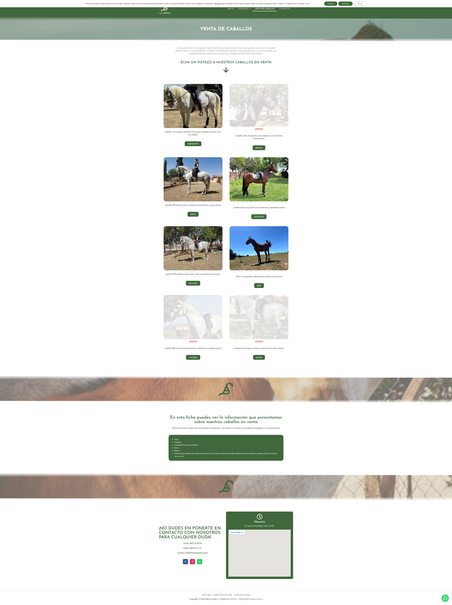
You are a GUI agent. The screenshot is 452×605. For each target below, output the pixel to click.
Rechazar (345, 3)
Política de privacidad (222, 594)
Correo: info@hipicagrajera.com (192, 552)
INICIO (230, 8)
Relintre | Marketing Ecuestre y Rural (246, 599)
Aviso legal (206, 594)
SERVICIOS (243, 8)
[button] (445, 598)
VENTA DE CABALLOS (264, 8)
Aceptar (331, 3)
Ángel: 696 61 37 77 (192, 548)
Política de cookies (242, 594)
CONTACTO (284, 8)
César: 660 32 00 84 (192, 543)
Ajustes (360, 3)
